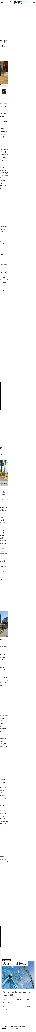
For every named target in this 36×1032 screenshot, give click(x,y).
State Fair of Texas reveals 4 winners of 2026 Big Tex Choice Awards (17, 1008)
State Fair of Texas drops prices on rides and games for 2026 (16, 993)
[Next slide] (6, 74)
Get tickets (14, 1028)
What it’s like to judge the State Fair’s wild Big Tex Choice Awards (17, 1001)
